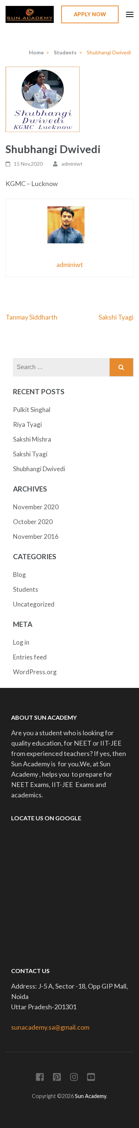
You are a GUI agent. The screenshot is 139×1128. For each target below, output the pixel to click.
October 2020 (33, 522)
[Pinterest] (57, 1078)
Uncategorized (33, 604)
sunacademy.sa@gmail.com (50, 1027)
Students (25, 589)
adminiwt (72, 164)
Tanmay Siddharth (31, 317)
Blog (19, 574)
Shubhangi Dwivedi (39, 469)
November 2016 (36, 536)
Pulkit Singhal (31, 409)
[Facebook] (40, 1078)
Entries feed (30, 657)
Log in (21, 642)
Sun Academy (90, 1096)
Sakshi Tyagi (116, 317)
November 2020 (36, 507)
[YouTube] (91, 1078)
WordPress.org (35, 672)
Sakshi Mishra (32, 439)
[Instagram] (74, 1078)
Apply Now (90, 14)
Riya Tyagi (27, 424)
